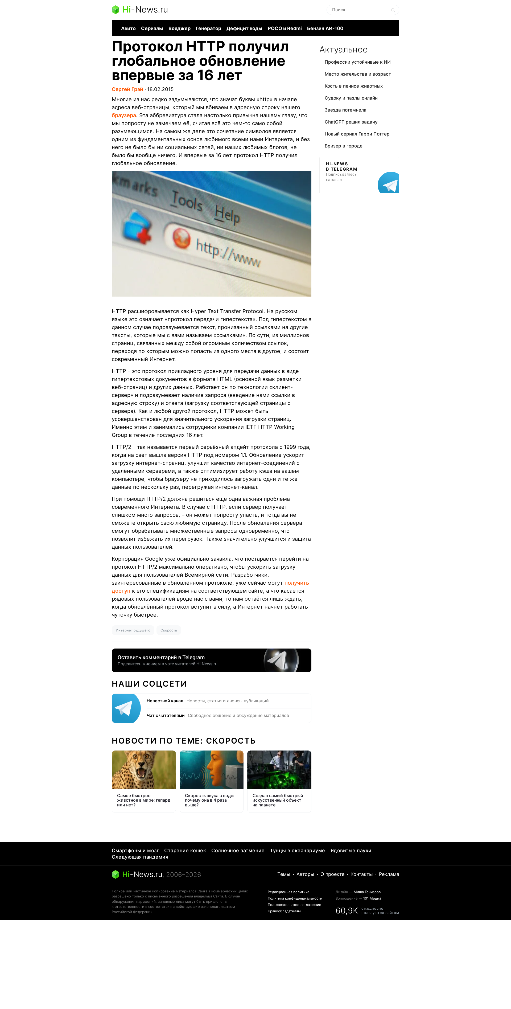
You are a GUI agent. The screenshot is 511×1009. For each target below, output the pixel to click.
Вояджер (179, 28)
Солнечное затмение (238, 850)
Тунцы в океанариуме (297, 850)
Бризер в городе (343, 146)
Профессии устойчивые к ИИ (358, 62)
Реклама (389, 874)
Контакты (362, 874)
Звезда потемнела (345, 110)
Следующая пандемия (140, 857)
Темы (283, 874)
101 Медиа (372, 898)
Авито (128, 28)
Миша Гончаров (367, 892)
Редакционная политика (288, 892)
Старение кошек (185, 850)
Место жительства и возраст (358, 74)
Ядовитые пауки (351, 850)
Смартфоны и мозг (135, 850)
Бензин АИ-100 (325, 28)
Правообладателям (284, 911)
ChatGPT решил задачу (351, 122)
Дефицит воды (244, 28)
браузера (124, 115)
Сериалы (152, 28)
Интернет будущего (133, 630)
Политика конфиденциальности (295, 898)
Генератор (208, 28)
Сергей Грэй (127, 89)
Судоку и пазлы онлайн (351, 98)
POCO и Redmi (285, 28)
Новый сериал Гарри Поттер (357, 134)
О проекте (332, 874)
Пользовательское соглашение (294, 905)
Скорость (168, 630)
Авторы (305, 874)
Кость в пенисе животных (354, 86)
